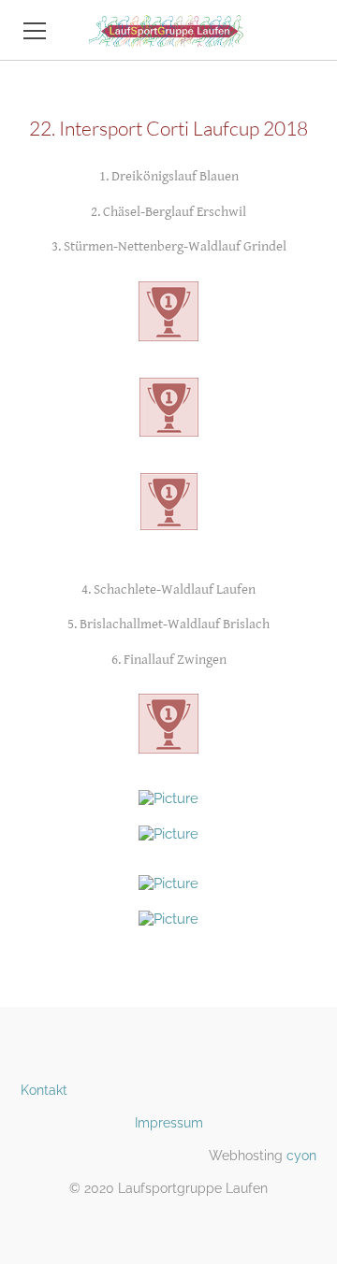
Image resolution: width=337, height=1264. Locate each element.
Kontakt (44, 1090)
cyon (301, 1155)
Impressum (169, 1122)
